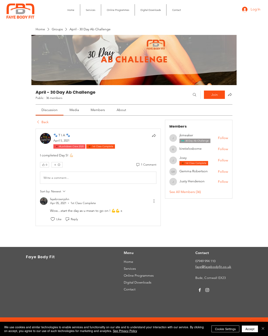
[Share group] (229, 94)
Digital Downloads (137, 282)
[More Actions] (153, 201)
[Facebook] (199, 290)
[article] (98, 177)
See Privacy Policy (125, 331)
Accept (249, 329)
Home (128, 262)
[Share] (153, 135)
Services (130, 269)
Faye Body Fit (40, 256)
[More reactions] (57, 164)
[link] (49, 110)
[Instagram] (207, 290)
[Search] (194, 95)
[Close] (262, 329)
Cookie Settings (225, 329)
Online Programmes (139, 275)
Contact (129, 289)
